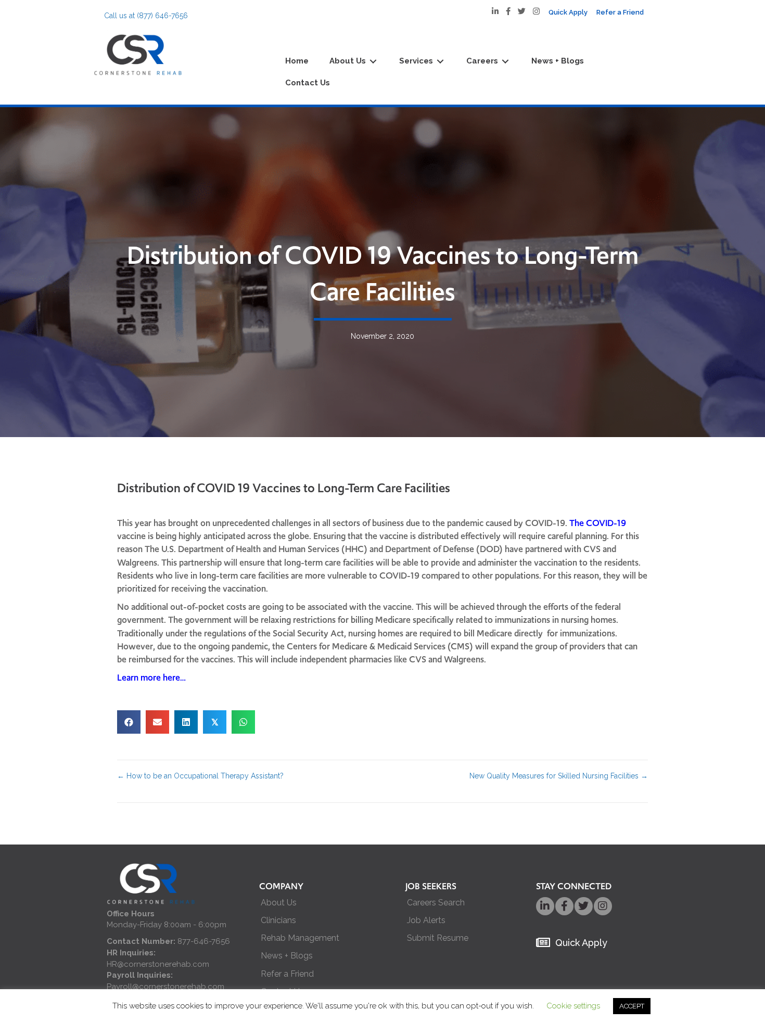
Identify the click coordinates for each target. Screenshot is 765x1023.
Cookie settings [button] (573, 1006)
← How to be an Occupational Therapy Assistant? (200, 776)
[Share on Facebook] (129, 722)
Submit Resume (437, 938)
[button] (545, 906)
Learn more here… (151, 677)
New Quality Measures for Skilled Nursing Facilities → (558, 776)
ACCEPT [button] (631, 1006)
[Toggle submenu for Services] (440, 62)
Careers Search (436, 902)
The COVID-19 (597, 523)
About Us (279, 902)
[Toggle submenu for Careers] (505, 62)
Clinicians (278, 920)
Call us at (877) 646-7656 (146, 15)
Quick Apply (581, 942)
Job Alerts (426, 920)
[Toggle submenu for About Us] (373, 62)
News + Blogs (287, 956)
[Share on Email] (157, 722)
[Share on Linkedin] (186, 722)
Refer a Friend (287, 974)
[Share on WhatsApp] (243, 722)
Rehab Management (300, 938)
